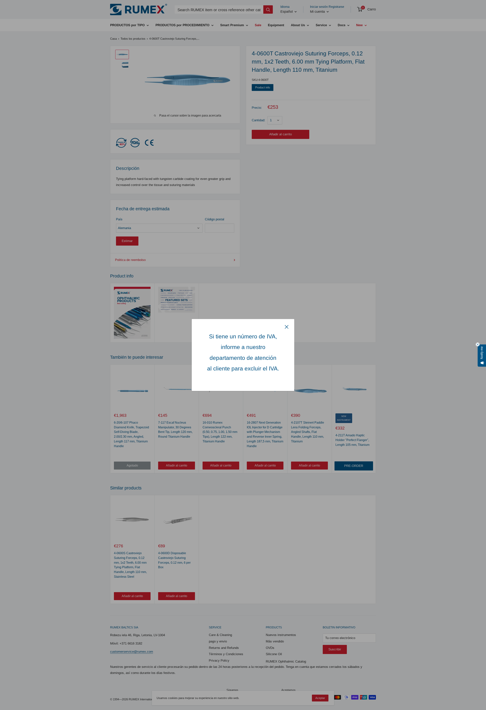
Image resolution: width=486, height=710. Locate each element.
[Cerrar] (287, 327)
